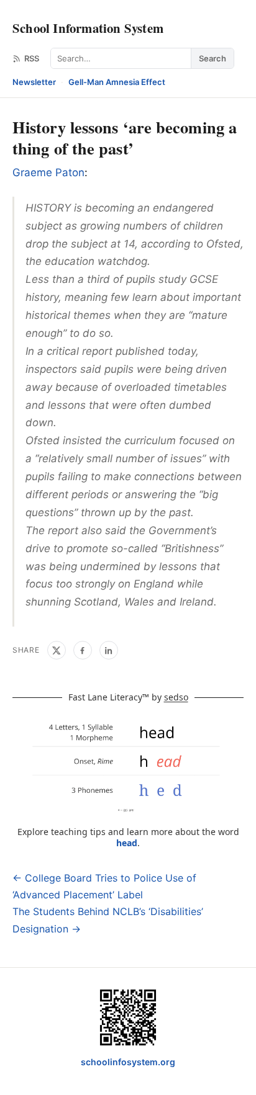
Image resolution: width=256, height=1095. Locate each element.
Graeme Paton (48, 172)
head (126, 843)
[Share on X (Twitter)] (56, 650)
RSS (31, 58)
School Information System (87, 28)
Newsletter (34, 82)
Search (212, 58)
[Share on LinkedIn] (108, 650)
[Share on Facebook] (82, 650)
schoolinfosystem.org (128, 1062)
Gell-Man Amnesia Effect (116, 82)
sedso (176, 697)
